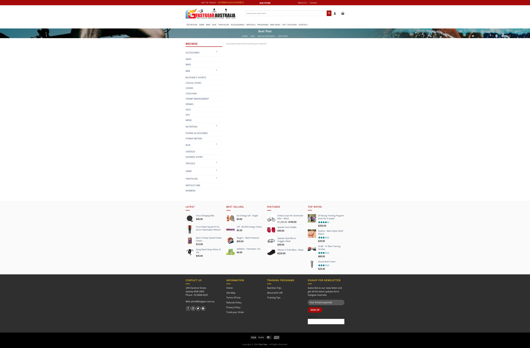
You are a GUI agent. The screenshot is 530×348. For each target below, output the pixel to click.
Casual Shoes (193, 82)
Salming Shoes (194, 156)
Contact (313, 2)
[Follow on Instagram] (193, 308)
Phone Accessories (197, 133)
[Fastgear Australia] (213, 13)
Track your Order (235, 312)
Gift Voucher (289, 25)
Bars (188, 64)
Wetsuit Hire (193, 185)
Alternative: (313, 316)
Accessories (237, 25)
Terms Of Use (233, 297)
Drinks (190, 104)
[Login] (334, 13)
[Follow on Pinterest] (203, 308)
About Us (302, 2)
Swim (201, 25)
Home (245, 36)
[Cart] (342, 13)
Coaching (191, 93)
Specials (250, 25)
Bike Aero (275, 25)
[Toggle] (216, 51)
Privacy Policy (233, 307)
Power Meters (194, 138)
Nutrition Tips (274, 287)
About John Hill (275, 292)
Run (214, 25)
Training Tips (273, 297)
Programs (262, 25)
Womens (190, 190)
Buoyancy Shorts (196, 77)
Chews (189, 88)
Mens (189, 120)
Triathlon (223, 25)
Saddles (190, 151)
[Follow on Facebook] (188, 308)
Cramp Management (197, 98)
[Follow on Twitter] (198, 308)
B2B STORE (265, 3)
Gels (188, 109)
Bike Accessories (266, 36)
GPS (188, 114)
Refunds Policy (234, 302)
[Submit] (329, 13)
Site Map (230, 292)
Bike (208, 25)
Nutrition (192, 25)
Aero (188, 59)
